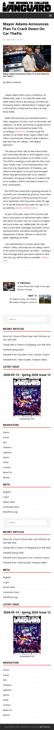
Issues (6, 437)
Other (6, 462)
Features (7, 447)
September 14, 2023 (15, 39)
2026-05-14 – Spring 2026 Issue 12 (27, 375)
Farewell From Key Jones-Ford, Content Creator (26, 354)
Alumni (6, 477)
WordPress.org (10, 511)
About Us (7, 472)
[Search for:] (27, 319)
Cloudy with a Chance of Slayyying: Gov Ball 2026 (27, 344)
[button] (49, 15)
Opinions (7, 452)
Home (6, 432)
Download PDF (27, 418)
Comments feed (11, 506)
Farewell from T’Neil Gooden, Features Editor (25, 359)
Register (7, 492)
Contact (7, 467)
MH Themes (45, 727)
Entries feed (9, 502)
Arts (5, 442)
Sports (6, 457)
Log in (6, 496)
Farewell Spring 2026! (13, 349)
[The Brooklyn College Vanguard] (27, 10)
